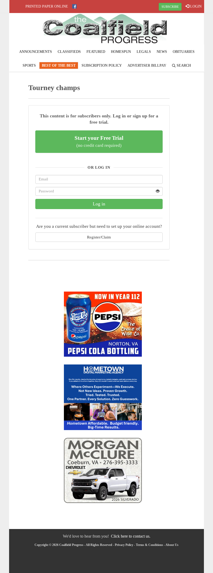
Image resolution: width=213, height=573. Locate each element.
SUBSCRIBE (170, 7)
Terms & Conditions (149, 545)
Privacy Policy (124, 545)
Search (183, 65)
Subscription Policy (102, 65)
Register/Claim (99, 237)
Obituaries (184, 52)
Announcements (35, 52)
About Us (171, 545)
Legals (144, 52)
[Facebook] (74, 6)
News (162, 52)
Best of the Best (59, 65)
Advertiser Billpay (147, 65)
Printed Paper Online (46, 6)
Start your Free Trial (99, 141)
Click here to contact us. (130, 536)
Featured (95, 52)
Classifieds (69, 52)
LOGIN (195, 6)
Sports (29, 65)
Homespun (121, 52)
